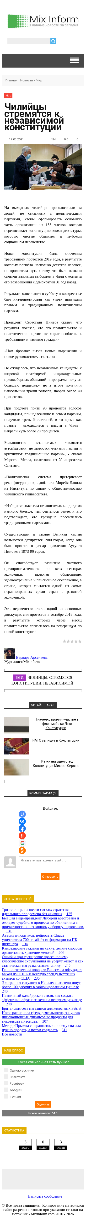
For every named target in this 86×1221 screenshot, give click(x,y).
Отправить (50, 877)
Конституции (26, 683)
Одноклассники (22, 1070)
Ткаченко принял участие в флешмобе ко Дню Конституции (57, 723)
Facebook (17, 1084)
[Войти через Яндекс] (22, 835)
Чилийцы (37, 677)
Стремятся (60, 677)
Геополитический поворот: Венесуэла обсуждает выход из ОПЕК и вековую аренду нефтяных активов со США (42, 974)
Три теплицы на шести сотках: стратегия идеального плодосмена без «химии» (37, 912)
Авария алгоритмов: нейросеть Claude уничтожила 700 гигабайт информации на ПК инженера (39, 939)
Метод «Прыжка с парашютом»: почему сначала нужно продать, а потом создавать (41, 1028)
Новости (26, 80)
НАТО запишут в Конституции (55, 740)
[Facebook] (26, 1179)
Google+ (16, 1090)
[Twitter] (43, 1179)
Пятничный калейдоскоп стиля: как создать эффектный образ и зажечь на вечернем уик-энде (42, 999)
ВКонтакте (18, 1077)
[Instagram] (59, 1179)
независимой (58, 683)
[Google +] (76, 1179)
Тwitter (15, 1097)
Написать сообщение (45, 1196)
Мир (39, 80)
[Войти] (62, 42)
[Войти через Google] (22, 843)
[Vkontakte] (10, 1179)
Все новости (12, 1034)
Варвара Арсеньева (32, 657)
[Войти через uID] (22, 814)
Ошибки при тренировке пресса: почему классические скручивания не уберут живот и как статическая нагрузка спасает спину (42, 961)
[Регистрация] (73, 42)
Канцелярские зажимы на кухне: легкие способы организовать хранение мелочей (42, 950)
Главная (11, 80)
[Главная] (43, 27)
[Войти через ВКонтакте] (22, 821)
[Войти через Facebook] (22, 828)
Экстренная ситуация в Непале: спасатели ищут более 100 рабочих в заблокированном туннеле (41, 987)
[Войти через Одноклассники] (22, 850)
